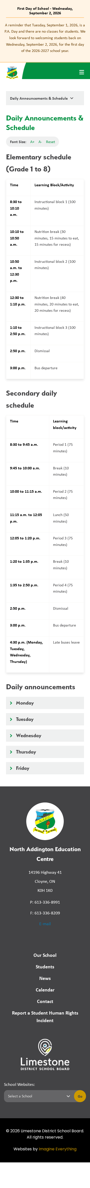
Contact (45, 1001)
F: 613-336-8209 (45, 913)
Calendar (45, 989)
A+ (32, 141)
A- (40, 141)
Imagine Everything (57, 1149)
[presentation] (81, 72)
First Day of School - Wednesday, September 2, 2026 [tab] (45, 11)
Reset (50, 141)
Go (80, 1096)
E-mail (45, 924)
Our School (45, 955)
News (45, 978)
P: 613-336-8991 (45, 902)
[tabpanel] (45, 38)
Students (45, 966)
